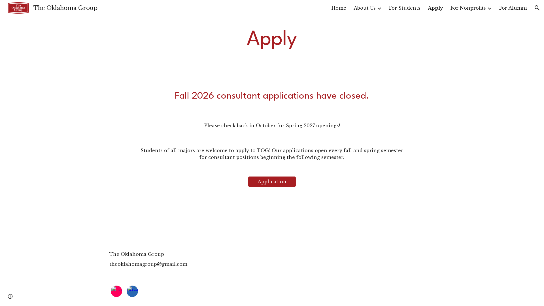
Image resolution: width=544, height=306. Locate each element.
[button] (537, 8)
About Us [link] (365, 8)
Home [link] (339, 8)
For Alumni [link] (513, 8)
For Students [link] (404, 8)
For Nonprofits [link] (468, 8)
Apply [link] (435, 8)
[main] (272, 40)
